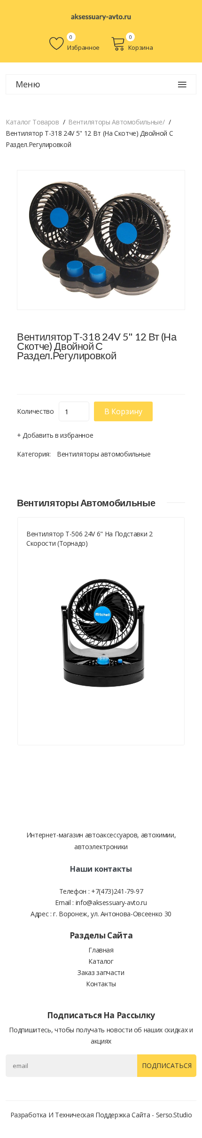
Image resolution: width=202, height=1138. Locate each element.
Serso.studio (174, 1114)
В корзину (123, 411)
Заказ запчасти (101, 972)
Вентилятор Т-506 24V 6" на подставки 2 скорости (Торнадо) (89, 538)
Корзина (140, 47)
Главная (101, 949)
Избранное (83, 47)
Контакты (101, 983)
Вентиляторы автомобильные (103, 453)
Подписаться (167, 1065)
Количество (35, 411)
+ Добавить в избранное (55, 435)
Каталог (101, 961)
